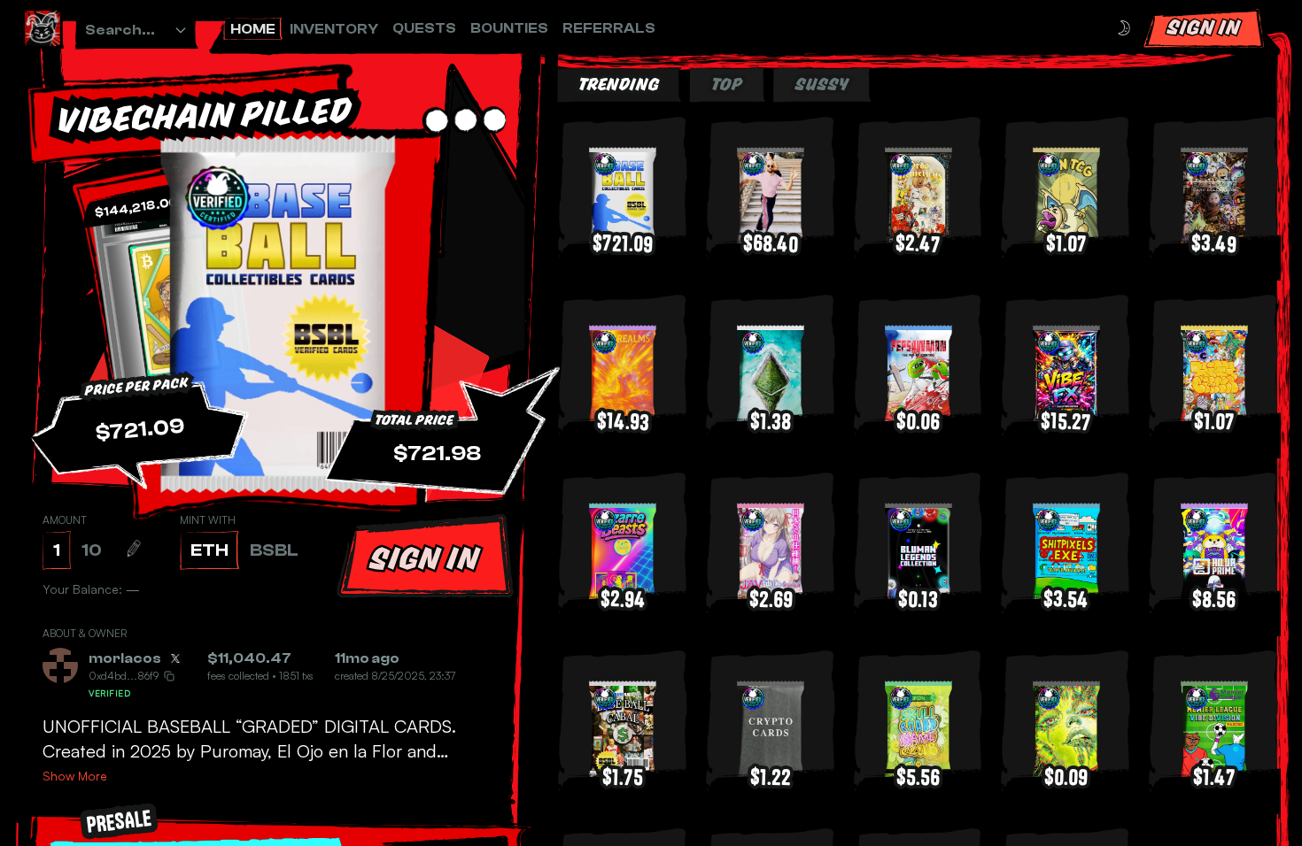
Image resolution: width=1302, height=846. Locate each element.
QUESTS (424, 28)
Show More (75, 775)
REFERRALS (608, 28)
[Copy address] (169, 676)
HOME (252, 29)
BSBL (274, 550)
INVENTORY (334, 29)
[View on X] (175, 658)
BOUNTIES (509, 28)
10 (91, 550)
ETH (209, 550)
